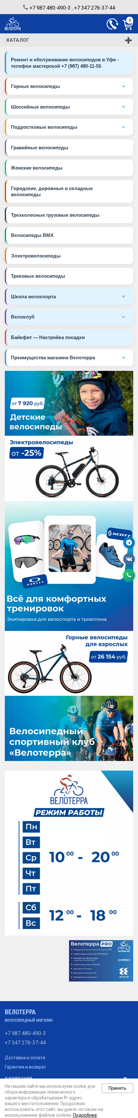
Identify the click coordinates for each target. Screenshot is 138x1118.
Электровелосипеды (36, 255)
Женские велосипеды (37, 167)
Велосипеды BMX (32, 235)
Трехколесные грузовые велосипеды (55, 215)
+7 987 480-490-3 (50, 8)
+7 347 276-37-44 (94, 8)
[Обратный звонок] (113, 24)
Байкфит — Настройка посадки (48, 337)
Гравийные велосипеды (39, 147)
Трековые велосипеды (38, 276)
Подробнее (85, 1115)
